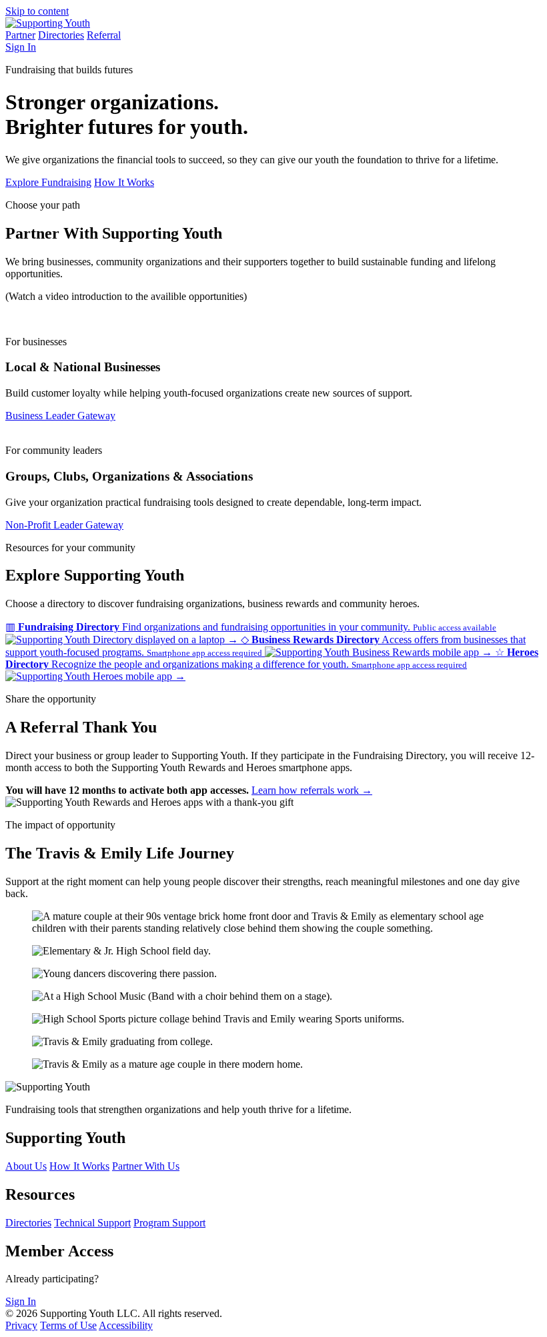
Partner (20, 35)
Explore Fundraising (48, 182)
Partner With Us (145, 1166)
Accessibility (126, 1325)
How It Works (124, 182)
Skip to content (37, 11)
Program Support (169, 1222)
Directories (61, 35)
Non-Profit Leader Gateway (64, 525)
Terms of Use (68, 1325)
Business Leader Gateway (60, 415)
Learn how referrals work (311, 790)
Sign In (20, 47)
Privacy (21, 1325)
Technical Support (92, 1222)
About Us (26, 1166)
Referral (104, 35)
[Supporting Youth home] (47, 23)
